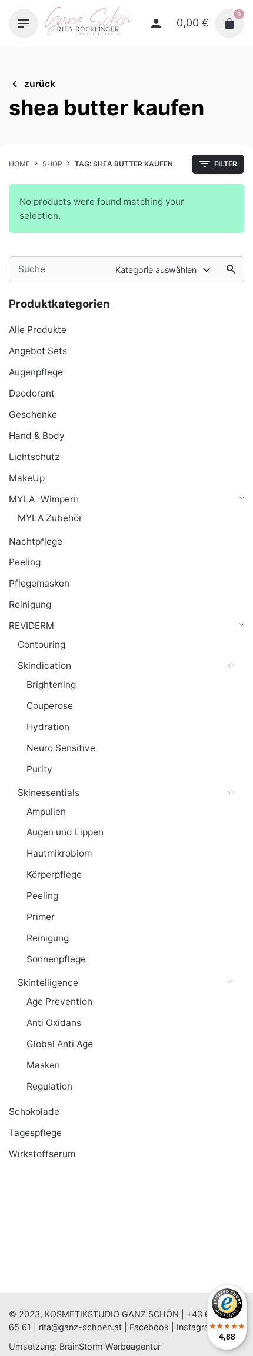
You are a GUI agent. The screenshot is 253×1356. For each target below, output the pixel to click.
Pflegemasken (39, 583)
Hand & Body (37, 435)
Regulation (49, 1086)
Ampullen (46, 811)
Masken (43, 1065)
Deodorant (32, 393)
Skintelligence (48, 982)
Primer (40, 916)
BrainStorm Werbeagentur (110, 1346)
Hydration (47, 726)
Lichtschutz (34, 456)
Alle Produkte (37, 329)
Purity (39, 769)
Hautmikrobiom (59, 853)
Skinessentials (48, 792)
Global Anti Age (59, 1044)
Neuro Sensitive (60, 748)
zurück (39, 83)
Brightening (51, 684)
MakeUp (27, 478)
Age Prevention (59, 1001)
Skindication (44, 665)
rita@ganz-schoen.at (80, 1327)
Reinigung (30, 604)
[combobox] (163, 269)
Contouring (41, 644)
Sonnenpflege (56, 959)
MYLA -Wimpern (44, 499)
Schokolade (34, 1111)
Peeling (25, 562)
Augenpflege (36, 372)
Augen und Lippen (65, 832)
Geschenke (33, 414)
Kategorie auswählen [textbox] (156, 270)
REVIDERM (31, 625)
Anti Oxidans (53, 1022)
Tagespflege (35, 1132)
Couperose (49, 705)
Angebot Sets (38, 351)
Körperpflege (54, 874)
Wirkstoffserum (42, 1154)
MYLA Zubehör (50, 518)
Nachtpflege (35, 541)
